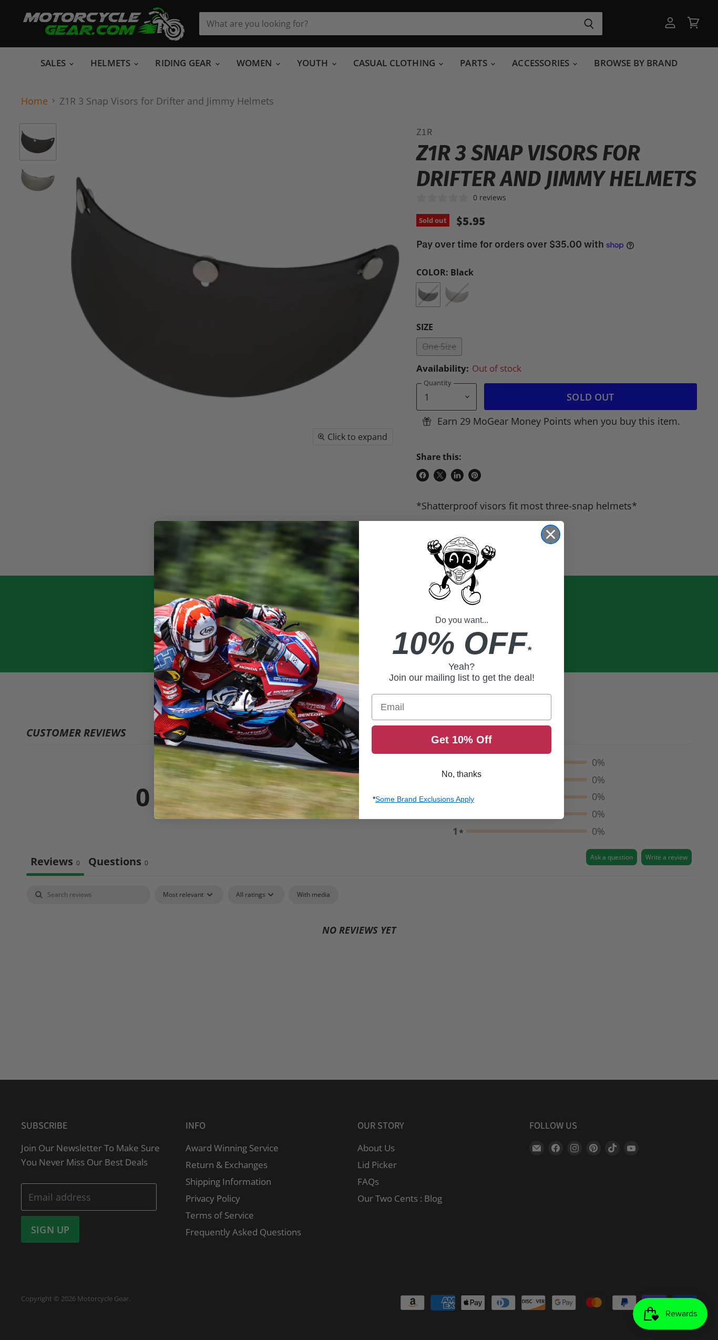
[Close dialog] (550, 534)
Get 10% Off (461, 739)
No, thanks (461, 774)
